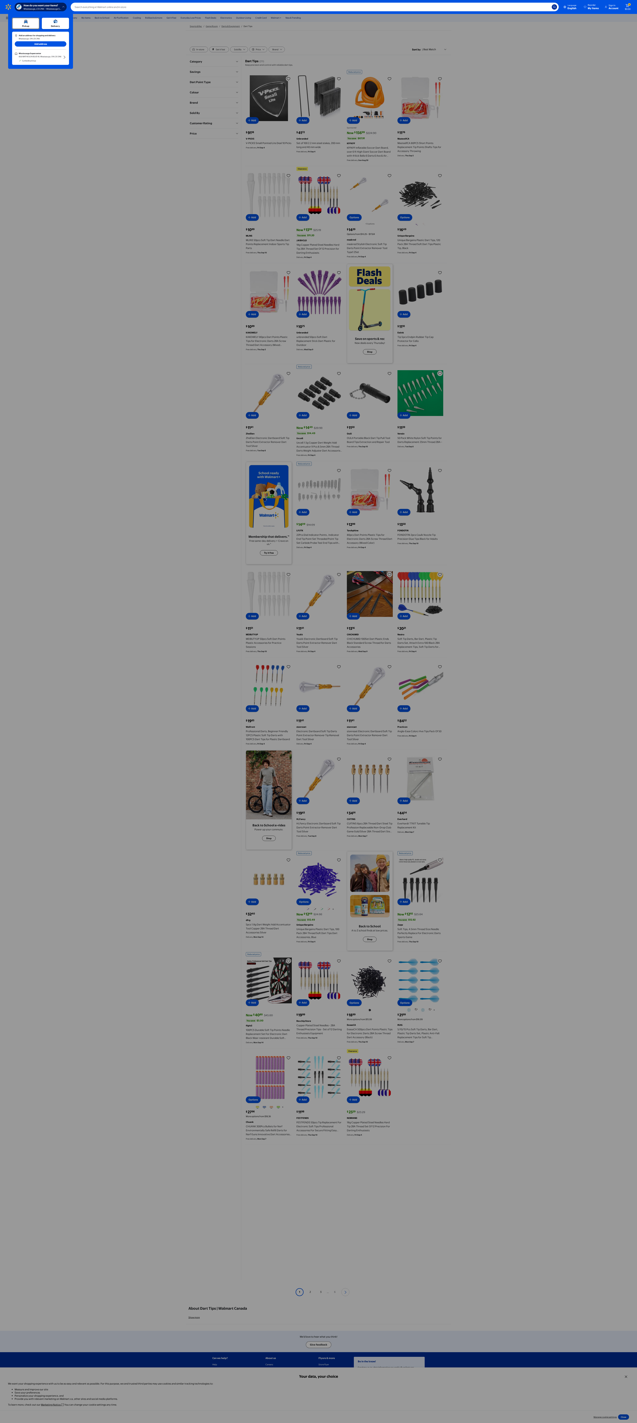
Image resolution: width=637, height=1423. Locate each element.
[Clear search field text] (547, 7)
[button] (591, 7)
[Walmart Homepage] (8, 7)
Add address (40, 44)
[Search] (554, 7)
